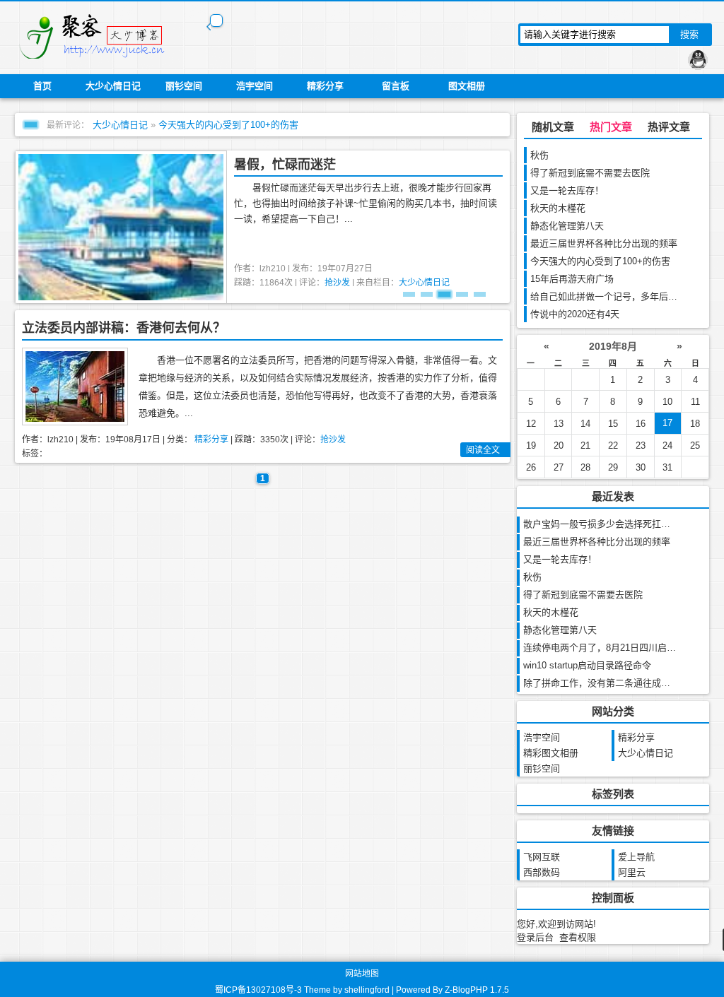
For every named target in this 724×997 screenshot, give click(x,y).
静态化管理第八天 (567, 225)
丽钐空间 (183, 86)
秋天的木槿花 (557, 208)
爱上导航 (636, 856)
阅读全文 (483, 450)
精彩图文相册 (550, 753)
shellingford (367, 990)
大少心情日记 (113, 86)
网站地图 (362, 974)
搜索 (689, 34)
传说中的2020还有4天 (574, 314)
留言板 (395, 86)
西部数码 (541, 872)
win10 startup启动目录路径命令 (587, 665)
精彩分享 (325, 86)
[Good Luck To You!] (100, 35)
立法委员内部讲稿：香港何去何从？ (124, 328)
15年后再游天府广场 (572, 278)
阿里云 (632, 872)
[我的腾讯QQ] (698, 60)
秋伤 (539, 155)
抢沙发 (337, 283)
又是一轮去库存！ (567, 190)
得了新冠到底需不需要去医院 (590, 172)
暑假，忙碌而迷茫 (285, 165)
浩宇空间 (254, 86)
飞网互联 (541, 856)
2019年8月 (613, 346)
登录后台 (535, 937)
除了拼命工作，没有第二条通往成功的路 (606, 683)
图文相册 (466, 86)
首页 (42, 86)
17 (667, 423)
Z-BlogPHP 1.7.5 (477, 990)
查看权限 (577, 937)
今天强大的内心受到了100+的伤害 (228, 124)
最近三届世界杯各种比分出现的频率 (603, 243)
